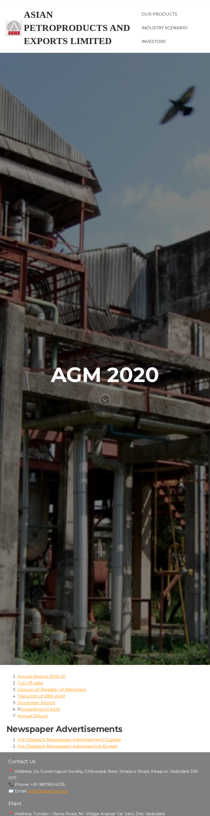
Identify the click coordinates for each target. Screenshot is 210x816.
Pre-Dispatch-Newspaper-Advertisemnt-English (68, 746)
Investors (153, 41)
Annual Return (33, 715)
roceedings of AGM (40, 709)
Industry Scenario (164, 27)
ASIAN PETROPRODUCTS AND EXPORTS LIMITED (77, 28)
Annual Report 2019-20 (42, 676)
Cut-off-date (30, 682)
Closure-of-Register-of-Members (52, 689)
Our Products (159, 14)
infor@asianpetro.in (48, 791)
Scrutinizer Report (36, 702)
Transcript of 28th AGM (41, 696)
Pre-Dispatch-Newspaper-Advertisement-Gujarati (69, 739)
